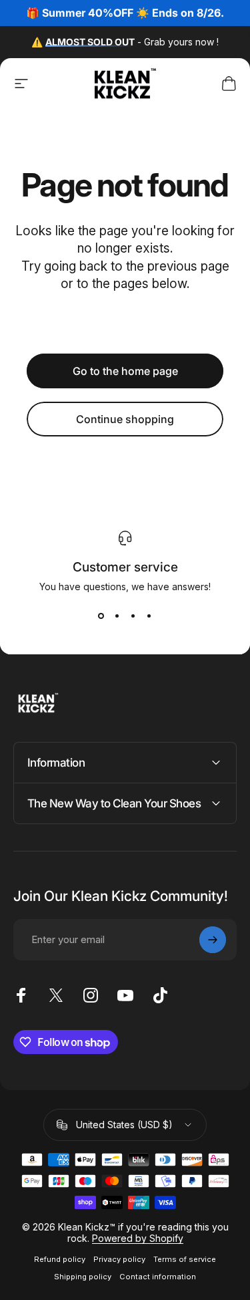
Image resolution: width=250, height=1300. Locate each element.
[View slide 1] (101, 616)
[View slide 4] (149, 616)
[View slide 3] (133, 616)
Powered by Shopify (137, 1238)
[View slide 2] (117, 616)
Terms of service (184, 1259)
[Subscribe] (212, 939)
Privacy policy (119, 1259)
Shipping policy (82, 1276)
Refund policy (59, 1259)
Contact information (157, 1276)
